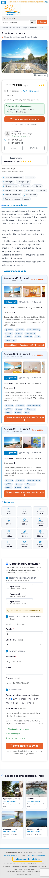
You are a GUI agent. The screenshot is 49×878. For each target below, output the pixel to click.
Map (14, 148)
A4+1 (36, 91)
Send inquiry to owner (26, 745)
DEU (22, 699)
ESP (36, 699)
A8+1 (25, 91)
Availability (25, 302)
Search (43, 22)
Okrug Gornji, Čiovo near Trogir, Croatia (20, 37)
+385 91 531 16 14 (15, 143)
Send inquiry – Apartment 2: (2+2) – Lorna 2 (26, 418)
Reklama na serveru (11, 855)
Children (14, 639)
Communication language (22, 695)
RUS (15, 703)
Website (35, 148)
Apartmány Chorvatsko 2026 (30, 866)
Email (9, 667)
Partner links (20, 871)
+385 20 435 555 (14, 140)
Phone (13, 678)
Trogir (25, 27)
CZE (15, 699)
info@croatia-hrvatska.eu (35, 855)
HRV (22, 703)
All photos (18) (41, 75)
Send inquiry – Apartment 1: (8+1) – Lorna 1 (25, 345)
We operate (8, 864)
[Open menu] (3, 2)
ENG (8, 699)
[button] (24, 160)
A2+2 (31, 91)
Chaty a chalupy (29, 869)
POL (29, 703)
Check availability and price (26, 119)
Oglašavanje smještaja (29, 859)
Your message (17, 708)
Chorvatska (15, 866)
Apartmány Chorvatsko (33, 871)
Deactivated (11, 871)
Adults (10, 629)
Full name (11, 656)
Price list (37, 302)
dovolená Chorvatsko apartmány (24, 864)
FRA (8, 703)
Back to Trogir (9, 168)
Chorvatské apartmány (24, 874)
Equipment (12, 302)
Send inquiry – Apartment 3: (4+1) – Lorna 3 (26, 493)
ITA (30, 699)
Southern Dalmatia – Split (11, 27)
